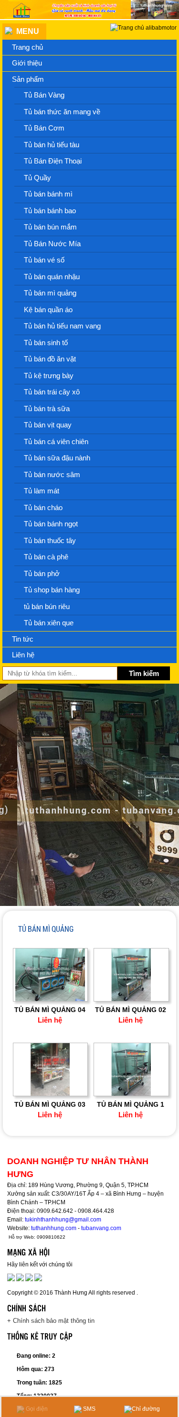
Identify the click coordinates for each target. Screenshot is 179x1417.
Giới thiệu (27, 63)
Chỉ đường (146, 1409)
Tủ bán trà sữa (47, 408)
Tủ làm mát (41, 491)
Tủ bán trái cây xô (52, 392)
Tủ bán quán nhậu (52, 276)
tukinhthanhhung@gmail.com (63, 1219)
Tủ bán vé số (44, 260)
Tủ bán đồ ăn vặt (50, 359)
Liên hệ (23, 655)
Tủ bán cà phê (46, 557)
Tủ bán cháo (43, 507)
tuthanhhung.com (53, 1228)
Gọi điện (36, 1409)
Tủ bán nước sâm (52, 474)
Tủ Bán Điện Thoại (53, 161)
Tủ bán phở (42, 573)
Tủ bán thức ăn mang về (62, 112)
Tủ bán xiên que (49, 623)
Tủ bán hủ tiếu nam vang (62, 326)
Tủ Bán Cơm (44, 128)
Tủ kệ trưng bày (49, 375)
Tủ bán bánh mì (48, 194)
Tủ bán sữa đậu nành (57, 458)
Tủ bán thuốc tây (50, 540)
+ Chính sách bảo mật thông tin (51, 1320)
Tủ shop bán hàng (52, 590)
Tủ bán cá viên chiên (56, 441)
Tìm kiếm (144, 673)
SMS (88, 1409)
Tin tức (22, 639)
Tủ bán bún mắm (50, 227)
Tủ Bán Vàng (44, 95)
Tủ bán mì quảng (50, 293)
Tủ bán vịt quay (48, 425)
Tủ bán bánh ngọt (51, 524)
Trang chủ (27, 47)
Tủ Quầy (37, 178)
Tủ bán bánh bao (50, 211)
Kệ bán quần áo (48, 309)
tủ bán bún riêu (47, 606)
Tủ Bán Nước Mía (52, 244)
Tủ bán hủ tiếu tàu (51, 145)
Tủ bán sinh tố (46, 342)
